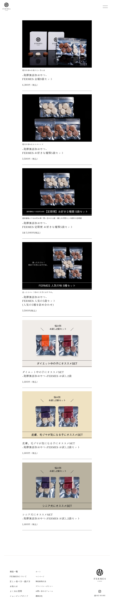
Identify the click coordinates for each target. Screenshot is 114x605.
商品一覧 (14, 571)
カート (38, 571)
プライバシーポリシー (44, 586)
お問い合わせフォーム (44, 591)
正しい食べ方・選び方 (20, 581)
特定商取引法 (41, 581)
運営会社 (39, 596)
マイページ (40, 576)
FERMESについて (18, 576)
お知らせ (14, 586)
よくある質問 (16, 591)
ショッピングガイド (19, 596)
